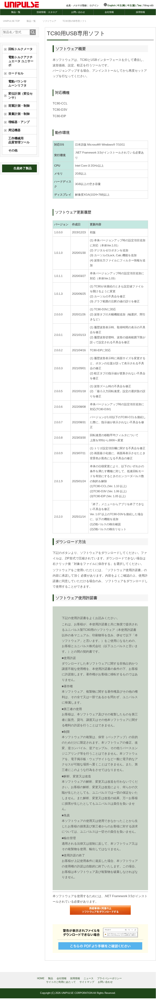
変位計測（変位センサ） (20, 95)
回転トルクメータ (20, 49)
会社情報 (109, 12)
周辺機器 (14, 130)
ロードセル (16, 73)
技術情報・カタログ (47, 12)
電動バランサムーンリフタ (17, 83)
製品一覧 (15, 12)
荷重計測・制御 (19, 105)
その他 (12, 150)
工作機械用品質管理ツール (19, 140)
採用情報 (140, 12)
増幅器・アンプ (19, 122)
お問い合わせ (78, 12)
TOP (11, 21)
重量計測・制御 (19, 113)
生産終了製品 (22, 168)
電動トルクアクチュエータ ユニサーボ (20, 61)
